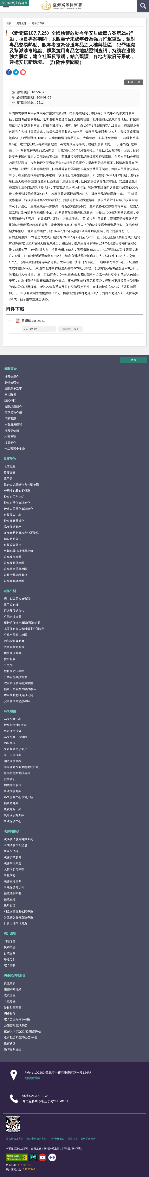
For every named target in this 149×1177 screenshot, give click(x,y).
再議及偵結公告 (14, 610)
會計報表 (10, 659)
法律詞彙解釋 (12, 857)
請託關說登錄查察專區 (18, 917)
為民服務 (10, 711)
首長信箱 (73, 1139)
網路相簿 (10, 1013)
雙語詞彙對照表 (14, 647)
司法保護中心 (12, 821)
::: (2, 17)
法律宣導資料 (12, 881)
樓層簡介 (10, 442)
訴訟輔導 (10, 743)
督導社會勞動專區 (15, 569)
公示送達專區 (12, 616)
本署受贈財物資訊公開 (18, 695)
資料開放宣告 (88, 1139)
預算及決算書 (12, 653)
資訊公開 (21, 23)
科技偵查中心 (12, 514)
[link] (9, 72)
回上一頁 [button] (135, 82)
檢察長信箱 (11, 430)
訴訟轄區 (10, 400)
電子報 (8, 478)
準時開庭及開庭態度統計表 (21, 767)
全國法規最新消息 (15, 845)
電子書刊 (10, 965)
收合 (133, 360)
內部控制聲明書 (14, 641)
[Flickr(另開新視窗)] (52, 1158)
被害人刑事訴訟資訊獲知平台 (23, 1031)
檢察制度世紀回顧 (15, 725)
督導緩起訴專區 (14, 581)
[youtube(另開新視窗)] (42, 1158)
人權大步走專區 (14, 869)
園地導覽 (10, 941)
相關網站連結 (12, 989)
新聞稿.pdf (33, 320)
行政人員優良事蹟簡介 (18, 508)
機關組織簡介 (13, 406)
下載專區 (10, 1001)
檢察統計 (10, 947)
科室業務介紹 (13, 412)
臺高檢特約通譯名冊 (17, 773)
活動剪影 (10, 418)
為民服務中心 (12, 719)
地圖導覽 (10, 436)
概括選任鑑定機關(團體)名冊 (22, 622)
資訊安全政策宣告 (36, 1139)
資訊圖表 (10, 983)
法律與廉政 (11, 831)
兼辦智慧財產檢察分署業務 (21, 532)
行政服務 (10, 953)
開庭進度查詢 (12, 761)
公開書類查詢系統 (15, 1025)
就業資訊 (10, 779)
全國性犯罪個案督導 (17, 490)
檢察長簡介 (11, 376)
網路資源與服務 (14, 975)
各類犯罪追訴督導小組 (18, 551)
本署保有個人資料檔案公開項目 (24, 628)
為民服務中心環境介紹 (18, 797)
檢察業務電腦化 (14, 520)
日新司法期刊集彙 (15, 923)
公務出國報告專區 (15, 634)
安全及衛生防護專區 (17, 701)
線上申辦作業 (12, 755)
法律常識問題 (12, 863)
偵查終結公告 (12, 539)
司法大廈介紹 (12, 791)
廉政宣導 (10, 899)
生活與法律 (11, 851)
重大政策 (10, 394)
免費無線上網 (12, 809)
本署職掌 (10, 466)
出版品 (8, 665)
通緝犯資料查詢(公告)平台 (20, 1037)
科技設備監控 (12, 545)
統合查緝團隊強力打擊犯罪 (21, 484)
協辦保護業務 (12, 526)
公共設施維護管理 (15, 677)
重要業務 (10, 458)
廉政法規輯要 (12, 893)
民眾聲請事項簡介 (15, 749)
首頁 (8, 23)
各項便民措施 (12, 731)
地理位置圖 (32, 1078)
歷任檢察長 (11, 382)
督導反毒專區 (12, 557)
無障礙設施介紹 (14, 815)
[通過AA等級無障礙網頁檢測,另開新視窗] (17, 1158)
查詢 (143, 6)
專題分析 (10, 959)
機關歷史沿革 (13, 388)
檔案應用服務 (12, 785)
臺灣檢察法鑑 (12, 1049)
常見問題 (10, 875)
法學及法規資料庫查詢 (18, 839)
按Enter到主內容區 (15, 3)
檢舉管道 (10, 905)
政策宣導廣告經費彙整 (18, 683)
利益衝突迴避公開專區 (18, 911)
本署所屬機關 (13, 424)
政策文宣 (10, 995)
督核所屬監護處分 (15, 575)
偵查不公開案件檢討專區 (20, 689)
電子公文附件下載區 (17, 1019)
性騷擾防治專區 (14, 671)
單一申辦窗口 (57, 1139)
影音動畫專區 (12, 1007)
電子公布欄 (38, 23)
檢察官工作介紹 (14, 496)
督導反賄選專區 (14, 563)
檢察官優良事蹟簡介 (17, 502)
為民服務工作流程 (15, 737)
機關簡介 (10, 368)
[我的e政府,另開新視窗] (33, 1158)
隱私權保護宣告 (14, 1139)
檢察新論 (10, 1043)
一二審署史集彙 (14, 448)
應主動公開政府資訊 (17, 598)
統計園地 (10, 933)
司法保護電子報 (14, 887)
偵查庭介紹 (11, 803)
